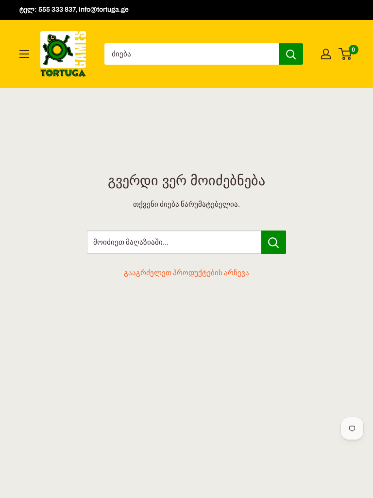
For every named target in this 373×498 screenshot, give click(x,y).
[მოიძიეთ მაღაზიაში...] (273, 242)
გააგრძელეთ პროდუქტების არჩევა (186, 273)
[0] (345, 54)
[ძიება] (291, 54)
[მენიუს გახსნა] (24, 54)
